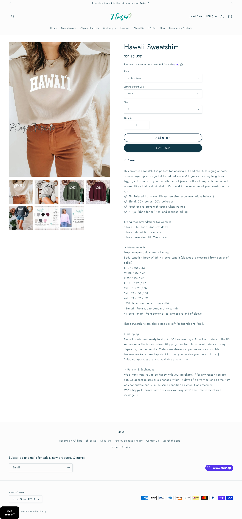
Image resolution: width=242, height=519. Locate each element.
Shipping (91, 440)
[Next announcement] (232, 3)
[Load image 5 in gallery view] (21, 218)
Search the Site (171, 440)
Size (126, 102)
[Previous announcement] (10, 3)
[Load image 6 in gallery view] (46, 218)
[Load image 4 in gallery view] (98, 192)
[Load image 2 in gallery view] (46, 192)
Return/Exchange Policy (129, 440)
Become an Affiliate (70, 440)
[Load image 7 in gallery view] (72, 218)
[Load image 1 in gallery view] (21, 192)
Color (127, 71)
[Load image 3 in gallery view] (72, 192)
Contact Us (152, 440)
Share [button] (131, 160)
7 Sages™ (22, 511)
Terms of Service (121, 447)
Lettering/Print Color (134, 86)
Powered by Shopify (37, 511)
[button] (13, 16)
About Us (105, 440)
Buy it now (163, 148)
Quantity (128, 118)
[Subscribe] (68, 467)
